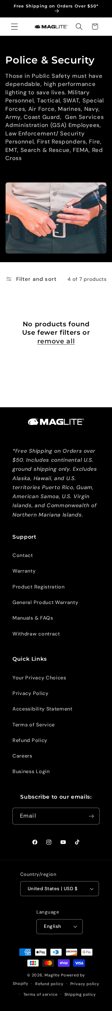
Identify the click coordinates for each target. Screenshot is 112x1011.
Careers (22, 756)
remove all (56, 341)
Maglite (52, 975)
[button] (14, 27)
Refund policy (49, 983)
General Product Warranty (45, 602)
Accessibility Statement (42, 709)
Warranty (24, 571)
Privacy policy (84, 983)
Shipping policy (80, 994)
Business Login (31, 771)
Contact (22, 555)
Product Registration (38, 586)
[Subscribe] (91, 816)
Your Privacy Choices (39, 677)
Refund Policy (29, 740)
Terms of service (40, 994)
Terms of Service (33, 724)
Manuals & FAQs (32, 618)
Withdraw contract (36, 634)
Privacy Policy (30, 693)
